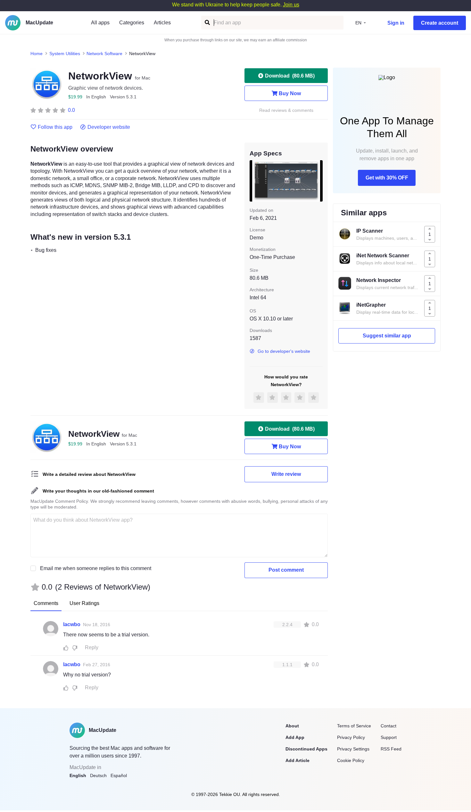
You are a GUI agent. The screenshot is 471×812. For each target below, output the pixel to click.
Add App (294, 737)
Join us (291, 4)
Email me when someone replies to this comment (95, 568)
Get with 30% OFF (387, 177)
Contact (388, 726)
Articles (162, 22)
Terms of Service (354, 726)
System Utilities (64, 53)
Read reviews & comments (286, 110)
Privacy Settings (353, 749)
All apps (100, 22)
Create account (439, 23)
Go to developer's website (284, 351)
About (292, 726)
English (78, 775)
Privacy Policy (351, 737)
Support (389, 737)
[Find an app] (207, 23)
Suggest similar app (387, 335)
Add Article (297, 760)
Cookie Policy (350, 760)
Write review (286, 474)
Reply (91, 647)
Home (36, 53)
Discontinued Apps (306, 749)
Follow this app (55, 127)
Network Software (104, 53)
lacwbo (71, 624)
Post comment (286, 570)
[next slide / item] (318, 180)
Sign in (395, 23)
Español (119, 775)
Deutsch (98, 775)
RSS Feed (391, 749)
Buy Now (290, 93)
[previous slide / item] (254, 180)
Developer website (108, 127)
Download (290, 75)
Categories (131, 22)
